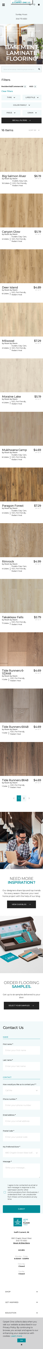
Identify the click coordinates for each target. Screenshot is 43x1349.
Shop (8, 1292)
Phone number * (10, 1099)
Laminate (30, 28)
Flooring (18, 28)
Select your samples (19, 1005)
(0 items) (39, 4)
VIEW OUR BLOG (19, 904)
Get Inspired (11, 1302)
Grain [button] (30, 113)
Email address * (9, 1115)
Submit (21, 1209)
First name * (8, 1044)
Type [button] (9, 97)
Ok (21, 1340)
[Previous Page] (13, 798)
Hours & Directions (21, 1243)
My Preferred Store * (11, 1147)
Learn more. (16, 1336)
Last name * (8, 1060)
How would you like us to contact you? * (19, 1084)
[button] (30, 4)
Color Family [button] (20, 105)
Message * (7, 1161)
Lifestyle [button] (30, 97)
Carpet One (6, 28)
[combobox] (19, 69)
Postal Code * (8, 1131)
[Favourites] (34, 4)
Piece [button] (9, 113)
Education (10, 1313)
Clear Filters (7, 91)
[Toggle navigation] (3, 4)
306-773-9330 (21, 19)
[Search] (39, 69)
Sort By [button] (32, 130)
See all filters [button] (19, 120)
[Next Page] (29, 798)
